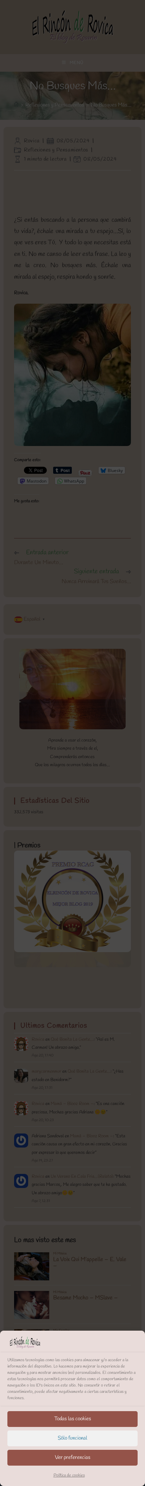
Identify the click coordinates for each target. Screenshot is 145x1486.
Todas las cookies (72, 1418)
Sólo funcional (72, 1438)
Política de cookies (69, 1475)
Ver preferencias (72, 1457)
